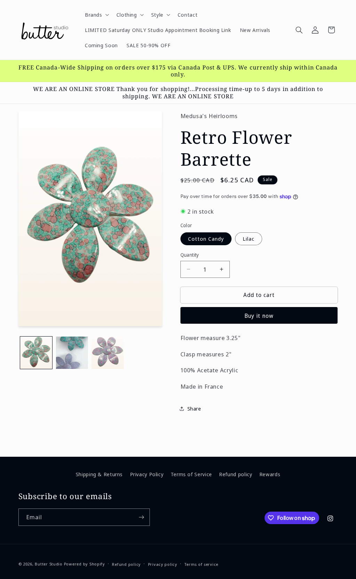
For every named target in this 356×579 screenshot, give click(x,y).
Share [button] (194, 408)
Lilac (248, 238)
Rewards (269, 474)
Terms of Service (191, 474)
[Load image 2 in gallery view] (72, 353)
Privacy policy (162, 564)
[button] (96, 14)
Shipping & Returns (99, 474)
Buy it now (259, 316)
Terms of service (201, 564)
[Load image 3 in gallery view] (107, 353)
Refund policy (235, 474)
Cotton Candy (206, 238)
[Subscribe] (141, 517)
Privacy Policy (147, 474)
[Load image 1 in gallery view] (36, 353)
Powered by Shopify (84, 563)
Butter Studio (49, 563)
